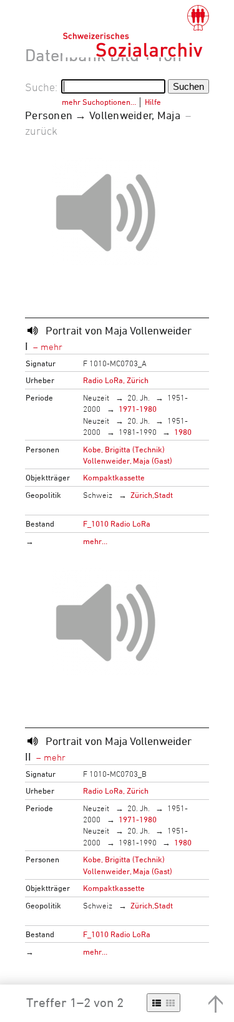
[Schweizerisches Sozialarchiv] (135, 31)
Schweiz (97, 495)
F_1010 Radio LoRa (116, 523)
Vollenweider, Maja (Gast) (127, 460)
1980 (183, 432)
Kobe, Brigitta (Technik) (124, 449)
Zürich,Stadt (151, 495)
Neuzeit (96, 397)
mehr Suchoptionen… (99, 102)
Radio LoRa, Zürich (116, 380)
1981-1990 (138, 432)
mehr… (95, 541)
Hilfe (153, 102)
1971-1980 (138, 409)
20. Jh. (138, 397)
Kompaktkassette (114, 477)
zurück (41, 130)
